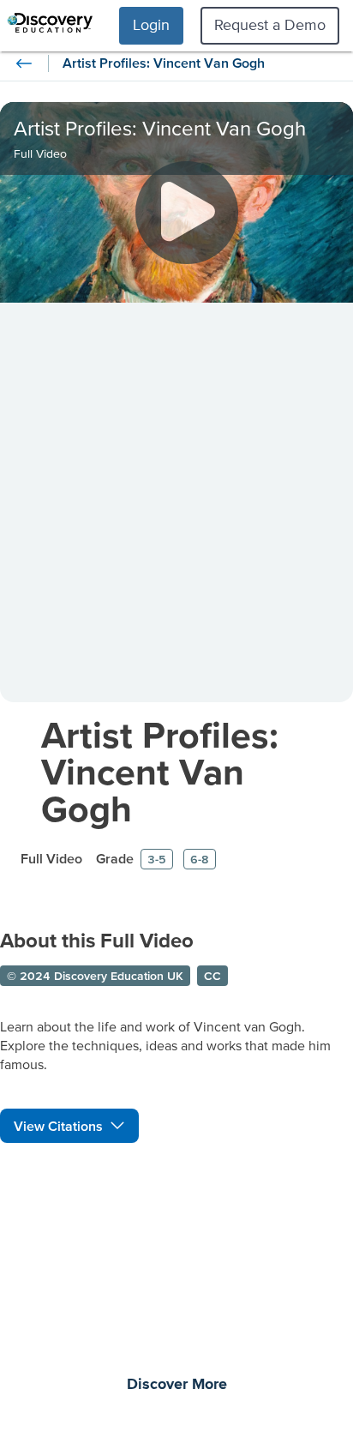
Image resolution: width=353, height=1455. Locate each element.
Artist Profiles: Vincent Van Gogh (159, 771)
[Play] (186, 212)
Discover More (177, 1384)
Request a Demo (270, 24)
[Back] (24, 63)
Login (151, 24)
